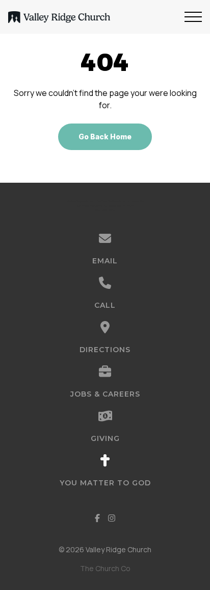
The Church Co (105, 568)
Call (105, 305)
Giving (105, 438)
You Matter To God (105, 482)
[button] (193, 17)
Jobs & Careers (105, 394)
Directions (105, 349)
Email (105, 260)
